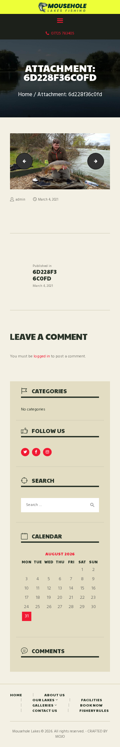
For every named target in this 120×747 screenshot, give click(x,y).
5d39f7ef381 (22, 161)
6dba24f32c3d (102, 161)
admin (20, 200)
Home (25, 95)
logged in (42, 356)
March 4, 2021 (48, 200)
